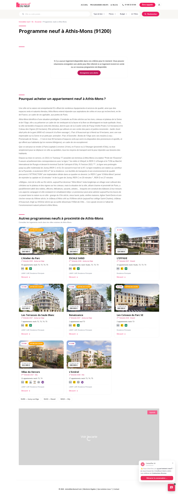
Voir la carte (89, 436)
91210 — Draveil (49, 399)
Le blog (114, 5)
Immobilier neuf (24, 22)
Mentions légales (89, 489)
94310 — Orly (65, 399)
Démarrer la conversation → (157, 478)
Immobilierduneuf (23, 5)
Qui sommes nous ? (104, 489)
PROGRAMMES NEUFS (99, 5)
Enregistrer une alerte (89, 73)
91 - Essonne (36, 22)
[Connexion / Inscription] (159, 4)
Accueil (84, 5)
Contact (116, 489)
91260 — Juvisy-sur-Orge (30, 399)
